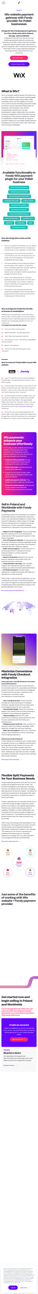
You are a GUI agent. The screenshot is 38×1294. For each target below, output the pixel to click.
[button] (3, 3)
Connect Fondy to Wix (18, 64)
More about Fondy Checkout (10, 759)
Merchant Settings (26, 406)
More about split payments (9, 841)
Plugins (19, 10)
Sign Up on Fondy (17, 58)
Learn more (23, 1287)
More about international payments (12, 590)
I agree (13, 1287)
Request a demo (9, 1065)
